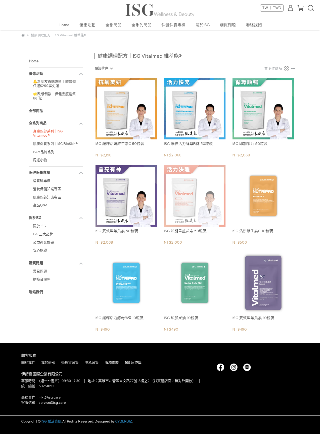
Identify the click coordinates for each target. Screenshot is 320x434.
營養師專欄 (41, 181)
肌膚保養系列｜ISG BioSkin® (55, 144)
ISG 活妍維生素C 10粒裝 (252, 231)
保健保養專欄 (174, 24)
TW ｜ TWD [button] (271, 8)
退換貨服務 (41, 279)
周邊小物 (40, 160)
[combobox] (103, 68)
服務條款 (112, 363)
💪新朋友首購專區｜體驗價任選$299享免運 (54, 83)
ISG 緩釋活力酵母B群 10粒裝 (120, 318)
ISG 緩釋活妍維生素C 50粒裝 (120, 143)
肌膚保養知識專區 (47, 197)
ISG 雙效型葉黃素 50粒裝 (117, 231)
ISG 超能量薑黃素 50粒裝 (185, 231)
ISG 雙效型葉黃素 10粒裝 (253, 318)
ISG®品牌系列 (43, 152)
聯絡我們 (254, 24)
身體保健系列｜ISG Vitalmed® (48, 133)
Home (64, 24)
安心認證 (40, 250)
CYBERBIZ (123, 421)
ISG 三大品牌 (43, 234)
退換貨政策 (70, 363)
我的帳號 (48, 363)
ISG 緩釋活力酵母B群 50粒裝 (188, 143)
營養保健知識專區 (47, 189)
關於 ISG (39, 226)
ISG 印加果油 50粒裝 (250, 143)
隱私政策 (92, 363)
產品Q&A (40, 205)
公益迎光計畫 (43, 242)
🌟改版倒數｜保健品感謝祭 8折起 (54, 96)
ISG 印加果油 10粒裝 (181, 318)
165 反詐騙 (133, 363)
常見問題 (40, 271)
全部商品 (114, 24)
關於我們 (28, 363)
